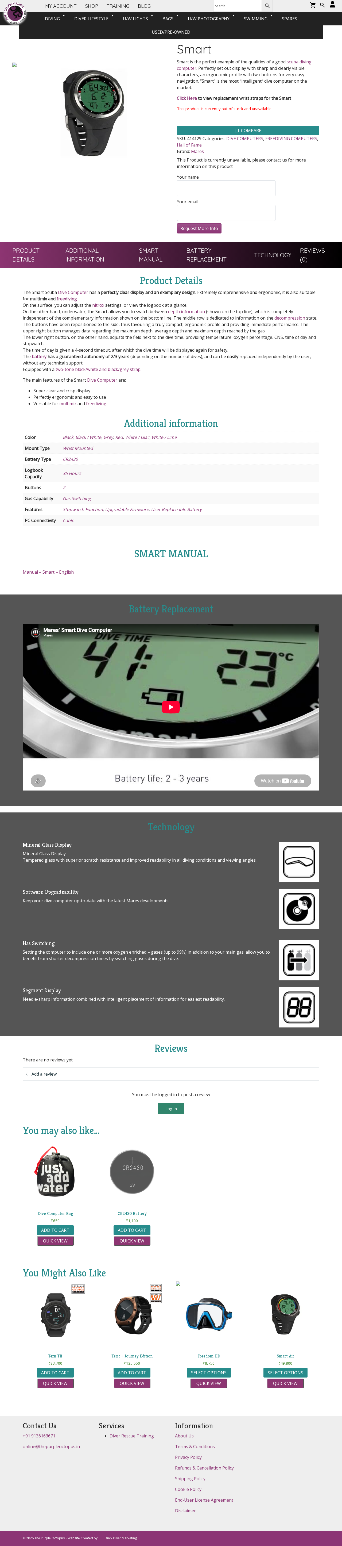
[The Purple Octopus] (15, 13)
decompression (289, 318)
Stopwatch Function (83, 509)
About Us (184, 1436)
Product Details (26, 255)
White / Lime (164, 437)
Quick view (55, 1241)
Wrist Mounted (78, 448)
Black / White (88, 437)
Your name (188, 177)
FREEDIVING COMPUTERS (291, 138)
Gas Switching (77, 498)
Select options (209, 1373)
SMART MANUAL (150, 255)
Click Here (187, 98)
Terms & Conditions (195, 1446)
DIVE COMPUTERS (244, 138)
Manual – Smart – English (48, 572)
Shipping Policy (190, 1479)
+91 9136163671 (39, 1436)
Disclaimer (185, 1511)
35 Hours (72, 473)
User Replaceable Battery (176, 509)
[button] (322, 5)
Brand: (183, 151)
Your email (187, 202)
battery (39, 356)
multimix (67, 403)
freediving (67, 299)
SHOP (91, 6)
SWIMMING (255, 19)
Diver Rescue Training (132, 1436)
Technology (273, 255)
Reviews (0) (312, 255)
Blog (144, 6)
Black (68, 437)
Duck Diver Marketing (121, 1538)
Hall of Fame (189, 145)
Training (118, 6)
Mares (197, 151)
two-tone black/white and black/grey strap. (98, 369)
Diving (52, 19)
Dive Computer (73, 292)
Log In (171, 1108)
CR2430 (70, 459)
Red (119, 437)
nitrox (98, 305)
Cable (68, 520)
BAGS (167, 19)
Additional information (84, 255)
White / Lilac (137, 437)
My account (61, 6)
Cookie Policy (188, 1489)
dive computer (58, 901)
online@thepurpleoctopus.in (51, 1446)
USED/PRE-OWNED (171, 32)
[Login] (332, 4)
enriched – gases (146, 952)
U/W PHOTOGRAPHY (209, 19)
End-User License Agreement (204, 1500)
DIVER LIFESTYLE (91, 19)
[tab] (34, 255)
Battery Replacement (206, 255)
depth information (186, 311)
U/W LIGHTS (135, 19)
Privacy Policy (188, 1457)
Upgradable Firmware (127, 509)
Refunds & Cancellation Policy (204, 1468)
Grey (108, 437)
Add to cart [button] (55, 1230)
